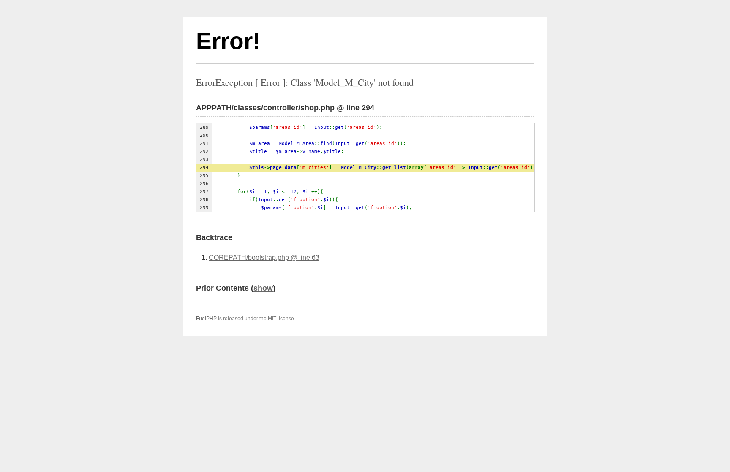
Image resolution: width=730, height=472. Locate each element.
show (263, 288)
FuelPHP (206, 319)
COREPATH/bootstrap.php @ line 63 (264, 257)
